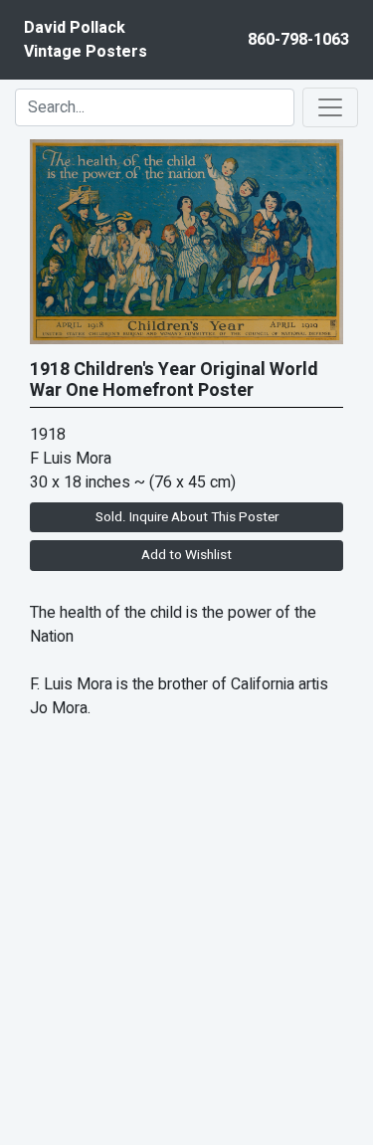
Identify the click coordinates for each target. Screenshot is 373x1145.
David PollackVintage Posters (85, 40)
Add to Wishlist (186, 555)
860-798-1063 (298, 40)
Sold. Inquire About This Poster (187, 517)
